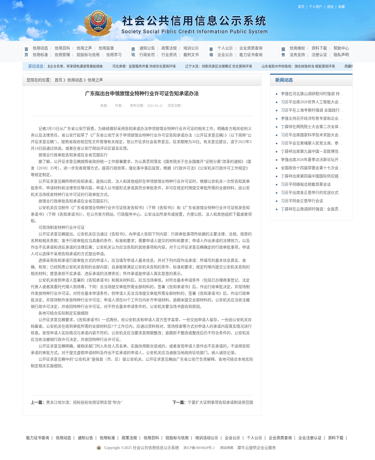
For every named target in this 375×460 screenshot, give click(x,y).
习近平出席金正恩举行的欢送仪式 (309, 193)
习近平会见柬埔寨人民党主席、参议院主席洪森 (312, 143)
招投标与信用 (87, 55)
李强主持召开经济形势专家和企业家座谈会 (312, 118)
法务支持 (297, 55)
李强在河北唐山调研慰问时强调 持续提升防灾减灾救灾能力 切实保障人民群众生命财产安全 (312, 94)
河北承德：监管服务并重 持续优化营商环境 (141, 66)
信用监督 (105, 48)
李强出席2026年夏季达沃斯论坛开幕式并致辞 (312, 160)
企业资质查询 (250, 48)
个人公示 (225, 48)
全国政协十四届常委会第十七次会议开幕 (312, 168)
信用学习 (113, 55)
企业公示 (225, 55)
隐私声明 (340, 55)
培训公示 (190, 48)
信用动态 (40, 48)
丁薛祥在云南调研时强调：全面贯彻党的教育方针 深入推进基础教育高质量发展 (312, 209)
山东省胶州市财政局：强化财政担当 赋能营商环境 (295, 66)
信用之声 (83, 48)
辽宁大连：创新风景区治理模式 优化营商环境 (216, 66)
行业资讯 (168, 55)
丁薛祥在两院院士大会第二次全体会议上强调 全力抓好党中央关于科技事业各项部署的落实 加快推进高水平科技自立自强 (312, 127)
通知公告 (147, 48)
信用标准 (40, 55)
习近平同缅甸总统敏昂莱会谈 (306, 184)
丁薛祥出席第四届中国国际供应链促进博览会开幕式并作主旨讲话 (312, 176)
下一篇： (212, 402)
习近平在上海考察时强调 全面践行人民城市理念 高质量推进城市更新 (312, 110)
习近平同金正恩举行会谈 (302, 201)
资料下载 (318, 48)
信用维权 (297, 48)
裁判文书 (190, 55)
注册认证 (318, 55)
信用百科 (62, 48)
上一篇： (76, 402)
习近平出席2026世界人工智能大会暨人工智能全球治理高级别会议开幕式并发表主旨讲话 (312, 102)
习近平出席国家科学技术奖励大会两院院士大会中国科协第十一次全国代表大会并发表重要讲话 (312, 135)
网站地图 (226, 448)
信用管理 (62, 55)
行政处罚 (147, 55)
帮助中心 (340, 48)
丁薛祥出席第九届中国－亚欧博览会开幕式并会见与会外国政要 (312, 151)
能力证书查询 (250, 55)
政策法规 (168, 48)
